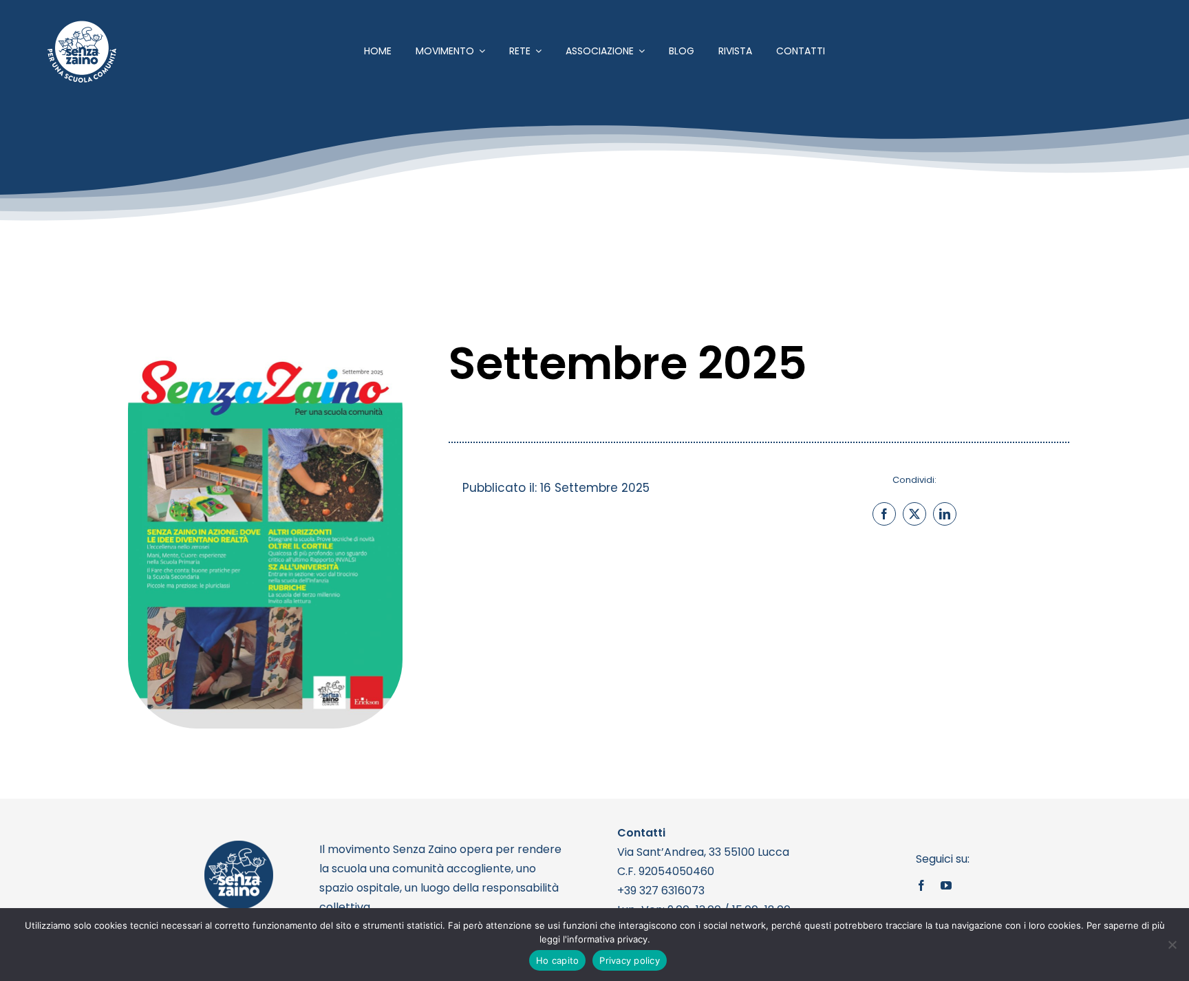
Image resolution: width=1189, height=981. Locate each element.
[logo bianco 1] (81, 26)
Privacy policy (629, 960)
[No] (1172, 944)
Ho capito (557, 960)
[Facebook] (884, 514)
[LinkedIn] (945, 514)
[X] (914, 514)
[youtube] (946, 885)
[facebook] (921, 885)
